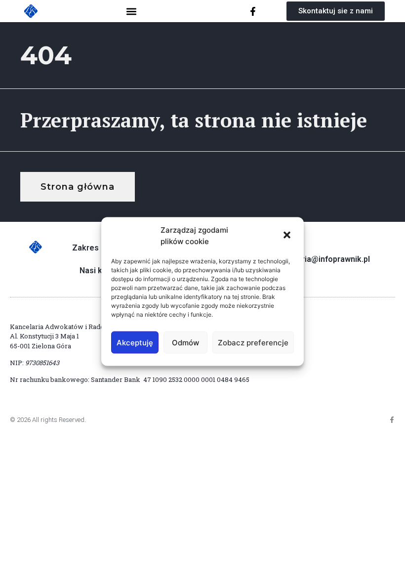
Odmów (185, 342)
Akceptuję (135, 342)
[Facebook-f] (252, 11)
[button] (288, 236)
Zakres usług (97, 247)
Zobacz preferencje (253, 342)
